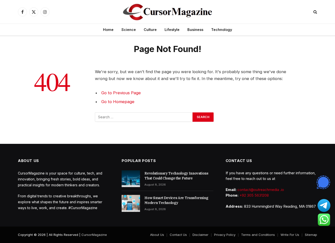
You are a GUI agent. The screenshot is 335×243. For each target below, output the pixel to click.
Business (195, 29)
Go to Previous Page (121, 92)
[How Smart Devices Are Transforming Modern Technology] (131, 203)
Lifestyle (172, 29)
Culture (150, 29)
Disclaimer (200, 235)
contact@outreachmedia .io (260, 189)
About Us (157, 235)
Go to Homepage (117, 101)
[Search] (314, 11)
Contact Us (178, 235)
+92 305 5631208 (254, 195)
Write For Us (290, 235)
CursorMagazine (94, 235)
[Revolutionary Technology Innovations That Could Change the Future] (131, 178)
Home (108, 29)
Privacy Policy (224, 235)
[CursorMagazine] (167, 12)
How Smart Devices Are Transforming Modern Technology (176, 200)
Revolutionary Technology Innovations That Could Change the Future (176, 175)
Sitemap (311, 235)
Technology (221, 29)
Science (128, 29)
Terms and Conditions (258, 235)
